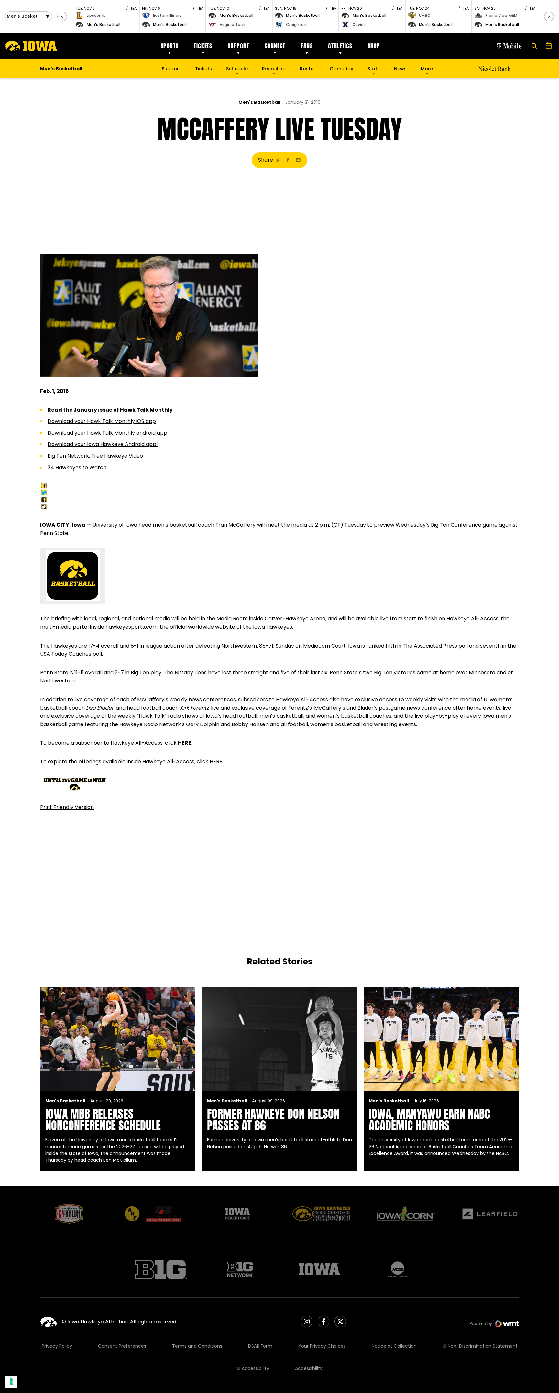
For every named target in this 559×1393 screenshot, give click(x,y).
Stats (373, 68)
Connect (275, 45)
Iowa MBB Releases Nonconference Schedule (103, 1119)
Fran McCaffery (235, 524)
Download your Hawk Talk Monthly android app (107, 433)
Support (238, 45)
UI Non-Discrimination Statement (480, 1346)
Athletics (340, 45)
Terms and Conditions (197, 1346)
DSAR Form (260, 1346)
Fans (306, 45)
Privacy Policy (57, 1346)
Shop (374, 45)
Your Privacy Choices (322, 1346)
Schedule (237, 68)
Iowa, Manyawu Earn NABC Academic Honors (429, 1119)
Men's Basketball (259, 102)
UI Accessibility (252, 1368)
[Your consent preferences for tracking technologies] (11, 1382)
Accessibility (309, 1368)
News (400, 68)
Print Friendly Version (67, 807)
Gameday (341, 68)
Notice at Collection (394, 1346)
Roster (307, 68)
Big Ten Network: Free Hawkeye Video (95, 456)
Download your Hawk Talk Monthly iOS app (102, 421)
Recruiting (274, 68)
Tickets (203, 45)
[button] (62, 16)
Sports (170, 45)
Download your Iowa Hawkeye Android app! (103, 444)
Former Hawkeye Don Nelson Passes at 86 (273, 1119)
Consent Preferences (122, 1346)
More (427, 68)
